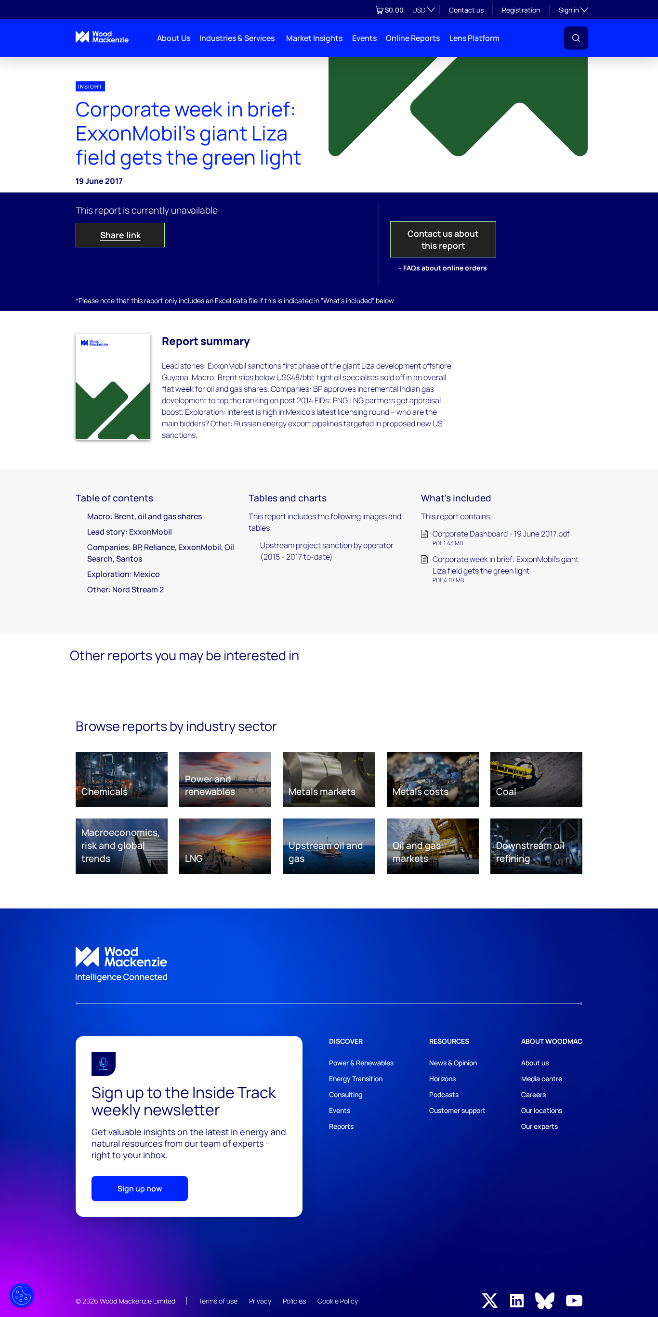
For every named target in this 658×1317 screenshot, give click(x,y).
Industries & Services (237, 38)
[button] (576, 38)
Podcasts (444, 1094)
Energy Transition (355, 1078)
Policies (294, 1300)
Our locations (541, 1110)
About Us (173, 38)
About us (535, 1062)
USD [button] (418, 9)
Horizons (442, 1078)
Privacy (260, 1300)
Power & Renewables (361, 1062)
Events (364, 38)
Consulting (345, 1094)
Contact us (466, 9)
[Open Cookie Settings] (22, 1295)
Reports (341, 1126)
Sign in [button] (573, 9)
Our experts (539, 1126)
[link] (329, 965)
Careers (533, 1094)
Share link (120, 235)
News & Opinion (453, 1062)
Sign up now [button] (140, 1188)
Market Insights (314, 38)
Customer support (457, 1110)
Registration (521, 9)
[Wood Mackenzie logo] (102, 37)
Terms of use (217, 1300)
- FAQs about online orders (443, 267)
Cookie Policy (337, 1300)
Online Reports (413, 38)
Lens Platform (474, 38)
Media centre (541, 1078)
